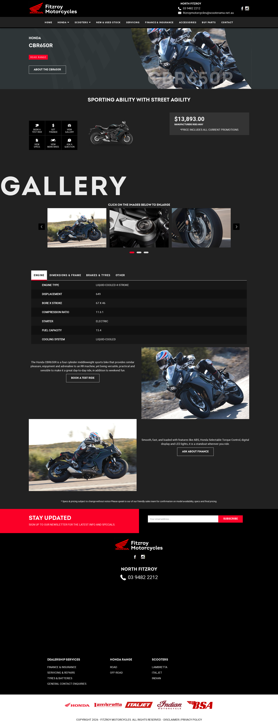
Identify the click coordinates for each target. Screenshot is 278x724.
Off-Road (116, 672)
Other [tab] (120, 275)
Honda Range (121, 659)
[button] (131, 252)
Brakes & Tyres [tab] (98, 275)
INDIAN (156, 678)
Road (113, 667)
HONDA (62, 22)
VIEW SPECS (37, 145)
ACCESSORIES (187, 22)
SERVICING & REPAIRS (61, 672)
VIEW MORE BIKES (53, 145)
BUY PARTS (209, 22)
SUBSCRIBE (230, 518)
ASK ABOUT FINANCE (195, 451)
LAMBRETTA (159, 667)
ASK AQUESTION (69, 145)
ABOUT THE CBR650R (47, 69)
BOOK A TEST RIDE (37, 130)
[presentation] (41, 226)
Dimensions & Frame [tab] (65, 275)
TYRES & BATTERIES (59, 678)
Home (48, 22)
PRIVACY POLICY (191, 719)
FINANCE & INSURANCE (159, 22)
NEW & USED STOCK (108, 22)
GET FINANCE (53, 130)
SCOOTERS (81, 22)
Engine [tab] (39, 275)
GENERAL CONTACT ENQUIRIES (66, 683)
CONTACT (227, 22)
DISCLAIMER (171, 719)
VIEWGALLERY (69, 130)
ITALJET (157, 672)
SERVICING (133, 22)
